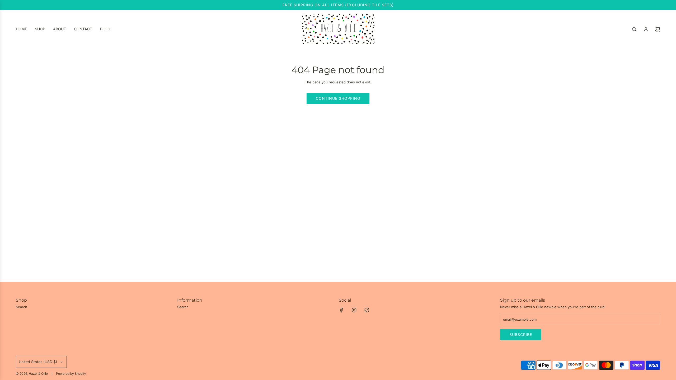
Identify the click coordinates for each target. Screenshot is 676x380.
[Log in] (646, 29)
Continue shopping (338, 98)
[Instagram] (354, 310)
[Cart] (657, 29)
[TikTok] (367, 310)
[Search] (634, 29)
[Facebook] (341, 310)
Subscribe (520, 334)
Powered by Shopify (71, 374)
